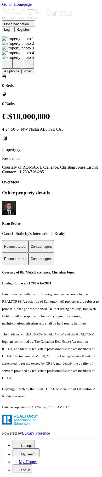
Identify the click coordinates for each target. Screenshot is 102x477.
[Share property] (28, 64)
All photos (11, 71)
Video (28, 71)
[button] (51, 38)
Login (8, 29)
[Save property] (18, 64)
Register (22, 29)
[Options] (7, 64)
